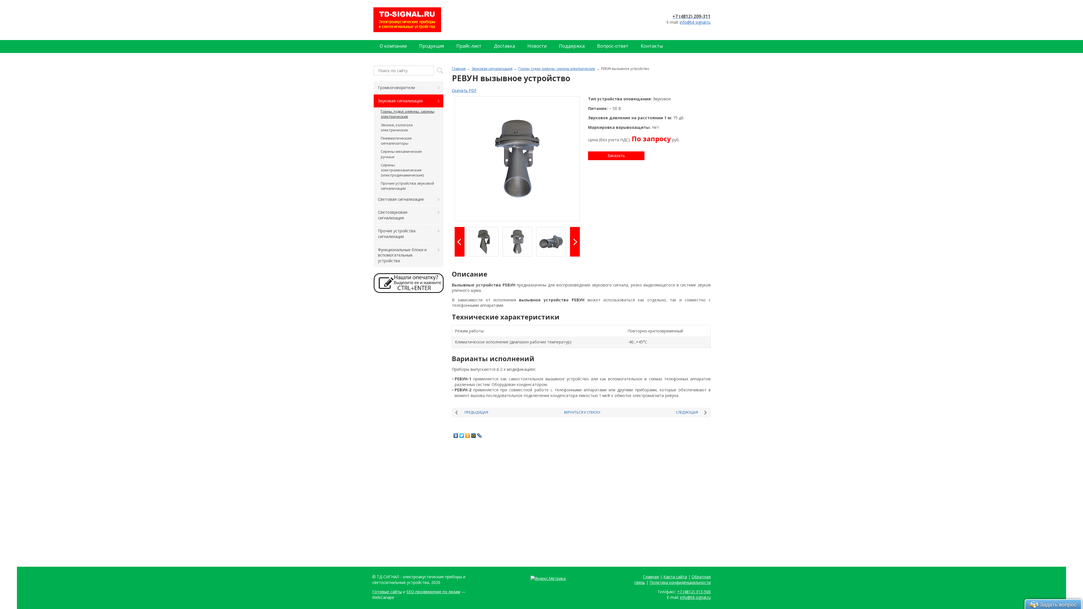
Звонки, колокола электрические (397, 127)
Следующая (687, 412)
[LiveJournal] (480, 435)
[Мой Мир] (474, 435)
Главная (459, 68)
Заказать (616, 155)
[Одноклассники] (468, 435)
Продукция (431, 46)
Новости (537, 46)
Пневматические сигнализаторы (396, 141)
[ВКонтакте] (456, 435)
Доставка (504, 46)
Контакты (652, 46)
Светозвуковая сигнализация (392, 214)
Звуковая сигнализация (492, 68)
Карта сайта (675, 576)
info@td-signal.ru (695, 22)
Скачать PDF (464, 90)
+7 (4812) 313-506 (694, 591)
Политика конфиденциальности (680, 582)
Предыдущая (476, 412)
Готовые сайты (387, 591)
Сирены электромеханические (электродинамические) (402, 170)
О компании (393, 46)
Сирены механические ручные (401, 154)
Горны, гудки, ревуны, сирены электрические (556, 68)
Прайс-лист (468, 46)
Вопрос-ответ (612, 46)
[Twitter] (462, 435)
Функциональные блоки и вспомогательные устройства (402, 255)
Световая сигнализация (401, 199)
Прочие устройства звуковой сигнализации (407, 186)
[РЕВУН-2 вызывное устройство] (517, 159)
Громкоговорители (396, 87)
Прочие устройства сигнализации (396, 233)
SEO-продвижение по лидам (433, 591)
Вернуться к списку (582, 412)
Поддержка (572, 46)
